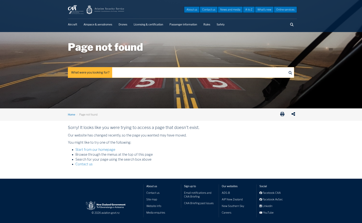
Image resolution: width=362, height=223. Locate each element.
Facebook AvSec (272, 199)
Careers (226, 212)
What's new (264, 9)
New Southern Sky (233, 206)
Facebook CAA (271, 192)
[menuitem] (192, 9)
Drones (123, 24)
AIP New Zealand (232, 199)
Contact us (208, 9)
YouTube (268, 212)
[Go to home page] (96, 9)
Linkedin (267, 206)
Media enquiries (155, 212)
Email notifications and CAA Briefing (197, 194)
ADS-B (226, 192)
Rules (206, 24)
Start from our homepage (95, 150)
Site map (151, 199)
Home (71, 114)
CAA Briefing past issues (199, 203)
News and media (230, 9)
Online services (285, 9)
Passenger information (183, 24)
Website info (153, 206)
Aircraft (72, 24)
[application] (294, 114)
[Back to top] (351, 212)
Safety (221, 24)
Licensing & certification (148, 24)
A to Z (248, 9)
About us (191, 9)
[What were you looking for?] (290, 72)
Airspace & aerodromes (98, 24)
